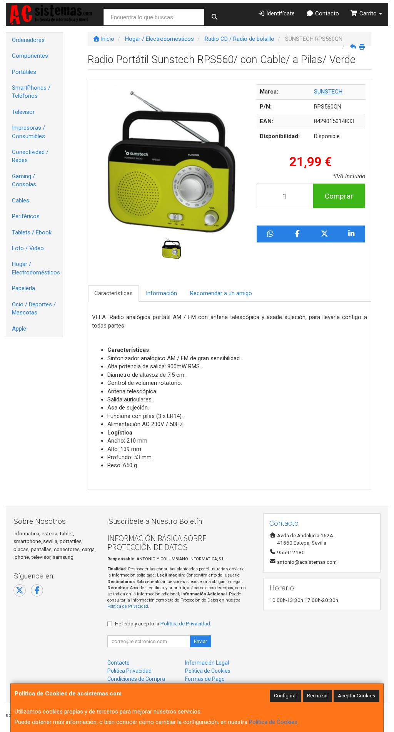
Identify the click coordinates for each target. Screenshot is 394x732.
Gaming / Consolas (24, 180)
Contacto (326, 13)
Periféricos (26, 216)
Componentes (30, 55)
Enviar (200, 641)
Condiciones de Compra (136, 679)
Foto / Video (28, 248)
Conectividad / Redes (30, 156)
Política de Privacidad (127, 606)
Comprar (339, 196)
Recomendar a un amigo (221, 293)
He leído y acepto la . (163, 623)
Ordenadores (28, 40)
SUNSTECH (328, 91)
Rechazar (317, 696)
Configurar (285, 696)
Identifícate (280, 13)
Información (161, 293)
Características (113, 293)
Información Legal (207, 663)
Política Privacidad (129, 671)
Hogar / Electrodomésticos (36, 268)
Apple (19, 328)
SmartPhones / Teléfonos (31, 91)
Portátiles (24, 72)
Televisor (23, 112)
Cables (20, 200)
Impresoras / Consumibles (28, 131)
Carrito (368, 13)
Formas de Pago (205, 679)
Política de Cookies (273, 722)
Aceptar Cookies (356, 696)
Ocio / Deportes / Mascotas (34, 308)
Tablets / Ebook (32, 232)
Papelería (23, 288)
